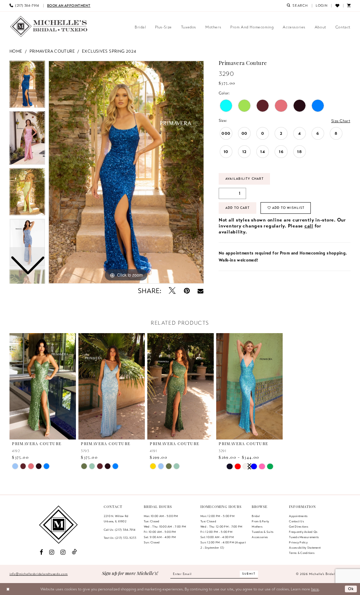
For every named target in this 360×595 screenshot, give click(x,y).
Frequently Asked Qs (303, 532)
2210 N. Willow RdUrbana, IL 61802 (116, 518)
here (315, 589)
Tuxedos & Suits (263, 532)
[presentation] (42, 386)
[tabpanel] (126, 172)
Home (15, 51)
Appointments (298, 516)
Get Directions (298, 526)
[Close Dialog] (8, 589)
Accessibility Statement (305, 547)
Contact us (296, 521)
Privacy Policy (298, 542)
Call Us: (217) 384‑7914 (120, 529)
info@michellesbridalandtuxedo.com (38, 574)
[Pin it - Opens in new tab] (187, 291)
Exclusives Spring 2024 (109, 51)
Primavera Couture (52, 51)
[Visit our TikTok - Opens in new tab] (74, 552)
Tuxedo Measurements (304, 537)
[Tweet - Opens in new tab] (172, 291)
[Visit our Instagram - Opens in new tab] (51, 552)
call (308, 226)
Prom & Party (260, 521)
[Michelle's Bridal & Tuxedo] (48, 26)
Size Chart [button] (340, 120)
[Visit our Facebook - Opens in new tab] (41, 552)
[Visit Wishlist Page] (337, 5)
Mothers (257, 526)
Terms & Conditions (301, 553)
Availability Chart (244, 179)
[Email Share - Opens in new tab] (200, 291)
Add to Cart (237, 208)
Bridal (255, 516)
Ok (351, 589)
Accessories (260, 537)
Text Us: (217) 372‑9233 (120, 538)
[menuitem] (24, 5)
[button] (322, 5)
